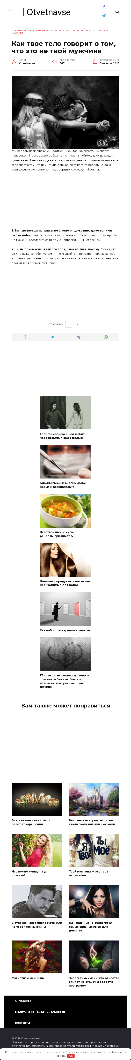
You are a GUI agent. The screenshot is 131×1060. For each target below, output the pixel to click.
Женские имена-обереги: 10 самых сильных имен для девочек (90, 926)
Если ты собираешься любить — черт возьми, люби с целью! (65, 435)
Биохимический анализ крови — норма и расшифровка (64, 484)
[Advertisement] (65, 200)
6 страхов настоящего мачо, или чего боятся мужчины (37, 924)
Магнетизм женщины (28, 978)
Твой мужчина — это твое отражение (88, 873)
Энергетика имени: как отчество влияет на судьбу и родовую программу (94, 981)
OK (71, 1055)
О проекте (23, 1001)
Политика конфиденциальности (40, 1011)
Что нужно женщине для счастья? (31, 873)
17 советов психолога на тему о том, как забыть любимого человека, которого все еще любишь (64, 681)
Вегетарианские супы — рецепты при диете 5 (58, 534)
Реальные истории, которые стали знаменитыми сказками (92, 822)
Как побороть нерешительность (65, 630)
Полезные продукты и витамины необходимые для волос (65, 583)
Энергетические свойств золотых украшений (31, 822)
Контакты (22, 1022)
